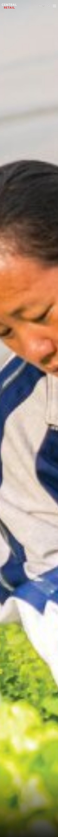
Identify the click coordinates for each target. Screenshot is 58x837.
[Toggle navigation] (53, 5)
